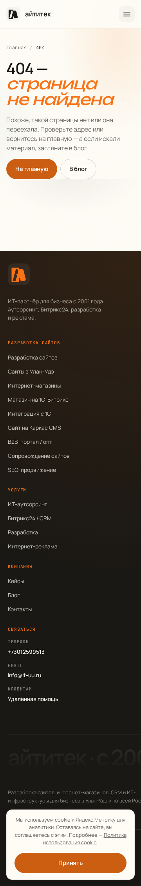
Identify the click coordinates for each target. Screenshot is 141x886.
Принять (70, 863)
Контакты (20, 609)
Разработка (23, 532)
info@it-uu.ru (24, 675)
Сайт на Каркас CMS (34, 427)
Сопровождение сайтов (39, 455)
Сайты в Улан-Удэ (31, 371)
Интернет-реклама (33, 546)
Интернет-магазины (34, 385)
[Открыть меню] (127, 14)
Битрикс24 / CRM (30, 518)
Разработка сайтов (33, 357)
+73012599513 (26, 651)
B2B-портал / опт (30, 441)
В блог (78, 169)
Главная (16, 47)
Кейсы (16, 581)
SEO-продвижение (32, 469)
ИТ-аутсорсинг (27, 504)
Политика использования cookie (85, 838)
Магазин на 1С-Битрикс (38, 399)
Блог (14, 595)
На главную (31, 169)
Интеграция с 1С (29, 413)
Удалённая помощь (33, 699)
